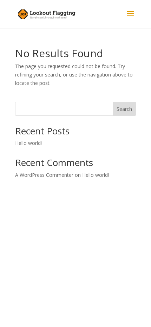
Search (124, 109)
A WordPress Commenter (44, 175)
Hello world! (28, 143)
